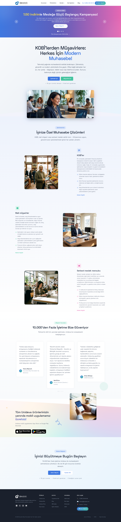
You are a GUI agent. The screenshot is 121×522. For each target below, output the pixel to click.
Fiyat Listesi (41, 506)
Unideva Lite (42, 498)
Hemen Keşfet (81, 195)
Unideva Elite (42, 501)
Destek (62, 3)
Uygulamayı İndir (55, 498)
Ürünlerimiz (53, 3)
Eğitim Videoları (55, 506)
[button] (57, 31)
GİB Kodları (54, 504)
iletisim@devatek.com (84, 501)
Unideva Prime (42, 504)
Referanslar (66, 504)
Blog (79, 3)
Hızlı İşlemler (70, 3)
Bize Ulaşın (66, 501)
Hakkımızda (66, 498)
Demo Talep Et (54, 472)
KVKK (65, 506)
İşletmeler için (54, 78)
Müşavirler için (67, 78)
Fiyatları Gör (67, 472)
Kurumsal (43, 3)
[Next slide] (104, 21)
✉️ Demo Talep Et (83, 508)
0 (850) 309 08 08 (83, 498)
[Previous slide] (16, 21)
